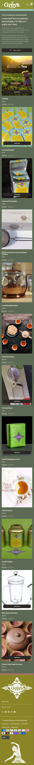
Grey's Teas (11, 702)
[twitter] (3, 693)
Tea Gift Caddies (7, 546)
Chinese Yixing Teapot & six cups (12, 646)
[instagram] (12, 693)
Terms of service (6, 708)
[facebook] (6, 693)
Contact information (15, 705)
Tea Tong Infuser (7, 398)
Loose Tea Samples (8, 148)
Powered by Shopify (22, 702)
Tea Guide (5, 99)
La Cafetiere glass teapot (10, 299)
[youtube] (15, 693)
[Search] (26, 4)
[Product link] (16, 77)
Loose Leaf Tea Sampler (9, 198)
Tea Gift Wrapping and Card (11, 447)
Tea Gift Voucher (7, 497)
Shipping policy (14, 708)
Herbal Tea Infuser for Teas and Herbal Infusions (14, 248)
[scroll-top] (29, 762)
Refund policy (24, 705)
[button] (2, 4)
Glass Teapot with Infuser (10, 596)
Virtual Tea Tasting (8, 348)
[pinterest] (9, 693)
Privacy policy (5, 705)
